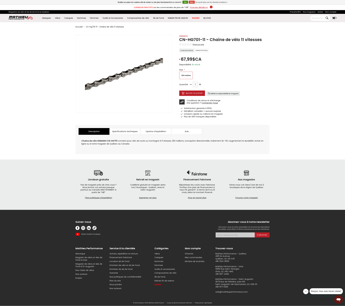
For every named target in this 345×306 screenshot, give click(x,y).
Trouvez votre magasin (246, 197)
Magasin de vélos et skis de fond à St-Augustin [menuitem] (88, 265)
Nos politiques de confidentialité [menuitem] (125, 276)
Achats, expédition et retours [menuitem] (124, 253)
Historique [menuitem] (80, 253)
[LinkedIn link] (89, 228)
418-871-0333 (221, 286)
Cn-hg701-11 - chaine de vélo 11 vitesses (105, 27)
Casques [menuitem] (68, 18)
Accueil (78, 27)
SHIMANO (183, 36)
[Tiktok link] (94, 228)
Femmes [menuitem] (94, 18)
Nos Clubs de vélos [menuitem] (84, 270)
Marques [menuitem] (46, 18)
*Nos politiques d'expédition (98, 197)
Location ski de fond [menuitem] (119, 261)
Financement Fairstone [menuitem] (121, 257)
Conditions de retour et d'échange (203, 100)
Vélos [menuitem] (57, 18)
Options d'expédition (156, 131)
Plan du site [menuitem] (115, 280)
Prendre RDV (295, 12)
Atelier (320, 12)
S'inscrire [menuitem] (189, 253)
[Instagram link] (83, 228)
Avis (187, 131)
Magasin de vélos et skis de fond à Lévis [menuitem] (88, 258)
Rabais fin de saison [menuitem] (164, 280)
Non (191, 2)
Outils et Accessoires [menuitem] (113, 18)
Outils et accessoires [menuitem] (164, 269)
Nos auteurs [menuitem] (81, 274)
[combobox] (318, 18)
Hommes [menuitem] (81, 18)
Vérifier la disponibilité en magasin (224, 93)
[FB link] (77, 228)
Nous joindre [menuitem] (116, 284)
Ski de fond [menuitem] (158, 18)
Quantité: (183, 84)
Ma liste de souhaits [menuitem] (194, 261)
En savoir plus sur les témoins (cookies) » (211, 2)
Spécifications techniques (125, 131)
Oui (185, 2)
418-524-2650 (222, 261)
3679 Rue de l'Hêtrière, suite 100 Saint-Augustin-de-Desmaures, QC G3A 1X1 (236, 283)
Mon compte (330, 12)
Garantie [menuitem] (114, 273)
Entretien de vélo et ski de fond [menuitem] (125, 265)
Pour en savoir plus (197, 197)
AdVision (189, 303)
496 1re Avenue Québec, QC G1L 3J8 (224, 257)
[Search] (327, 18)
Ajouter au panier (194, 93)
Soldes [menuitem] (157, 284)
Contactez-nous (210, 103)
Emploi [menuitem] (78, 278)
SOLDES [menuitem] (195, 18)
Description (94, 131)
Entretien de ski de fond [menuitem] (121, 269)
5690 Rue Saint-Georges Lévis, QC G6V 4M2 (227, 270)
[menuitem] (295, 12)
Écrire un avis (198, 44)
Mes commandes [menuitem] (193, 257)
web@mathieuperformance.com (231, 292)
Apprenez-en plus (147, 197)
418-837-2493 (222, 274)
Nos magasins (309, 12)
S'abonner (262, 235)
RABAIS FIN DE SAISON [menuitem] (178, 18)
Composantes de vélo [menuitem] (138, 18)
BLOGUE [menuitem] (207, 18)
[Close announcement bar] (211, 7)
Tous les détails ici (199, 7)
